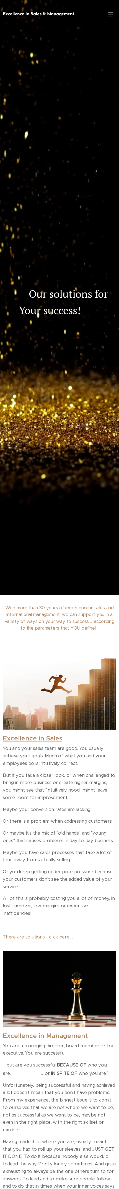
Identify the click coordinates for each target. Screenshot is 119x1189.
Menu (110, 13)
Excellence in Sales (32, 738)
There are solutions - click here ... (38, 937)
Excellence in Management (45, 1036)
